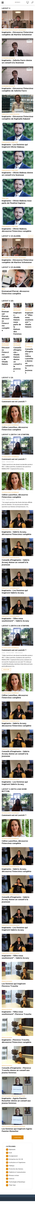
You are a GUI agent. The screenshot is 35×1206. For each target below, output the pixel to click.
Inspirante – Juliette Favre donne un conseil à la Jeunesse (17, 61)
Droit (3, 289)
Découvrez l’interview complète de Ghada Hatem (6, 356)
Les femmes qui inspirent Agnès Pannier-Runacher (17, 1130)
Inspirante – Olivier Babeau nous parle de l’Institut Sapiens (17, 202)
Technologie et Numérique (29, 345)
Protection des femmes (17, 309)
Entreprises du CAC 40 (8, 58)
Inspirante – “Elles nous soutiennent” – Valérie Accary (15, 619)
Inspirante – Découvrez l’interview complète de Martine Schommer (17, 33)
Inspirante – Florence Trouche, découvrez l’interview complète (16, 1041)
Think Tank (14, 142)
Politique (22, 1096)
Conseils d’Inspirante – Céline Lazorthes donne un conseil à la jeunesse (29, 361)
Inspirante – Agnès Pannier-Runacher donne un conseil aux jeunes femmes (16, 1100)
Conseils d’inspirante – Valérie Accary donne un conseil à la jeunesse (15, 562)
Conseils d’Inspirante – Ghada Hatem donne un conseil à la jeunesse (17, 359)
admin (3, 461)
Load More (17, 1137)
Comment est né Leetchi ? (14, 402)
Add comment (19, 652)
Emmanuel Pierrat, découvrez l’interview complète (15, 292)
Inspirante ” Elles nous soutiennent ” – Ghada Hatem (29, 320)
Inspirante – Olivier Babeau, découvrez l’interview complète (16, 230)
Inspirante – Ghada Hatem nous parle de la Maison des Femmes (17, 323)
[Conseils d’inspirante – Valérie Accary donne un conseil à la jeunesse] (17, 547)
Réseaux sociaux (7, 981)
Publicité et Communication (10, 114)
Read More (6, 669)
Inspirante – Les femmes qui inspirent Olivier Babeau (15, 146)
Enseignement (6, 142)
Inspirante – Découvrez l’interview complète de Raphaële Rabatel (17, 117)
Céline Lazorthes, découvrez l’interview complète (15, 428)
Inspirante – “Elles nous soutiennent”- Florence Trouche (16, 1013)
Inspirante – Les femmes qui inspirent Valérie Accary (15, 591)
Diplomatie (5, 30)
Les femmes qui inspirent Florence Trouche (14, 985)
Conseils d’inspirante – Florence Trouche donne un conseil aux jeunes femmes (16, 1070)
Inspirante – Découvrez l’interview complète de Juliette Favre (17, 89)
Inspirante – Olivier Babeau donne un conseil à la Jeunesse (17, 174)
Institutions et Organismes (17, 30)
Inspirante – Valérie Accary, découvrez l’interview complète (16, 533)
